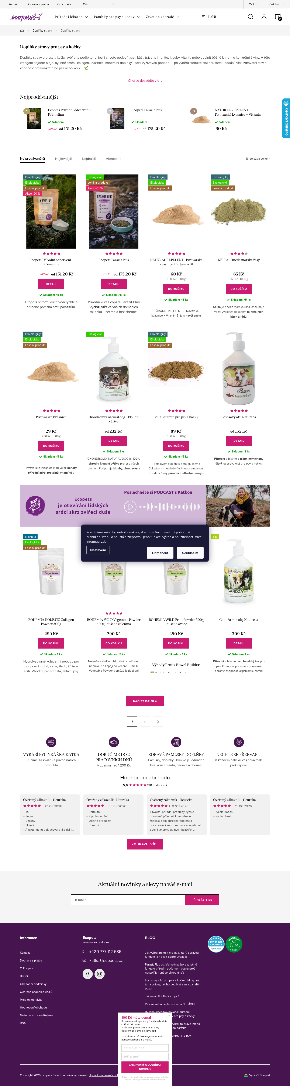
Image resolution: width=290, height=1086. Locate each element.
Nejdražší (89, 158)
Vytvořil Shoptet (259, 1075)
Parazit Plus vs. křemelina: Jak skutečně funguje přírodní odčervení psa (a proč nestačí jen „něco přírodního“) (171, 968)
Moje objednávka (31, 999)
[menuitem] (71, 16)
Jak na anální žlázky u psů (162, 996)
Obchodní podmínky (33, 984)
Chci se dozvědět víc (143, 80)
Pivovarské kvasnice (39, 468)
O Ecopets (64, 4)
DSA (23, 1023)
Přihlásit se (202, 900)
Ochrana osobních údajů (36, 992)
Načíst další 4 (145, 701)
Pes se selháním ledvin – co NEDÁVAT (170, 1004)
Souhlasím (190, 552)
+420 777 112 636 (105, 951)
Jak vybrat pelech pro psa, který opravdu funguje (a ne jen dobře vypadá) (172, 954)
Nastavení (98, 549)
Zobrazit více (145, 844)
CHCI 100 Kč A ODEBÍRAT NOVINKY (145, 1067)
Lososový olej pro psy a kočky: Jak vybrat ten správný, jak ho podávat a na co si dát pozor (172, 984)
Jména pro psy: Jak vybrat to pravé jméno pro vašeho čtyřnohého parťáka (172, 1026)
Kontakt (13, 4)
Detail (51, 284)
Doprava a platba (38, 4)
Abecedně (113, 158)
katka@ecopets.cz (106, 960)
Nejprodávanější (32, 158)
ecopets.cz (88, 974)
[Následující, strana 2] (145, 722)
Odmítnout (160, 552)
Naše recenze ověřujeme (36, 1015)
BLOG (83, 4)
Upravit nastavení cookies (105, 1075)
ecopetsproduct (99, 974)
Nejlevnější (63, 158)
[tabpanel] (61, 119)
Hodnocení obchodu (145, 777)
